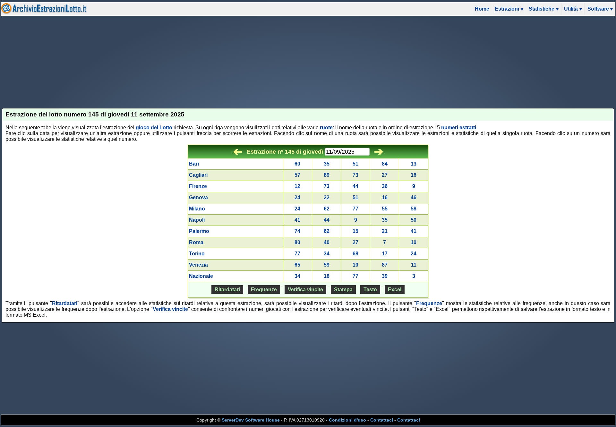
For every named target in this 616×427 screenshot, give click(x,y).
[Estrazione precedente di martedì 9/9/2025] (237, 152)
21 (385, 231)
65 (297, 265)
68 (355, 253)
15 (355, 231)
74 (297, 231)
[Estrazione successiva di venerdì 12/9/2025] (378, 152)
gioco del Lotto (154, 127)
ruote (326, 127)
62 (326, 208)
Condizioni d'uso (347, 420)
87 (385, 265)
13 (413, 164)
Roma (196, 242)
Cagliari (198, 175)
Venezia (198, 265)
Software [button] (598, 9)
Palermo (199, 231)
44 (355, 186)
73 (355, 175)
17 (385, 253)
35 (326, 164)
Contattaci (381, 420)
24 (297, 197)
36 (385, 186)
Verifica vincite (305, 289)
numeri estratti (458, 127)
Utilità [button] (571, 9)
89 (326, 175)
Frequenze (264, 289)
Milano (197, 208)
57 (297, 175)
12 (297, 186)
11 (413, 265)
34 (326, 253)
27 (385, 175)
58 (413, 208)
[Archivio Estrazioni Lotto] (44, 12)
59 (326, 265)
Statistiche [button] (541, 9)
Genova (198, 197)
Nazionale (201, 276)
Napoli (197, 220)
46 (413, 197)
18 (326, 276)
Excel (394, 289)
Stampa (343, 289)
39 (385, 276)
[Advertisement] (308, 62)
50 (413, 220)
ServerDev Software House (251, 420)
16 (413, 175)
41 (297, 220)
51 (355, 164)
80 (297, 242)
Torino (197, 253)
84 (385, 164)
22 (326, 197)
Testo (370, 289)
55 (385, 208)
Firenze (198, 186)
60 (297, 164)
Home (482, 9)
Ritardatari (227, 289)
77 (355, 208)
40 (326, 242)
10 (413, 242)
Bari (194, 164)
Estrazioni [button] (507, 9)
